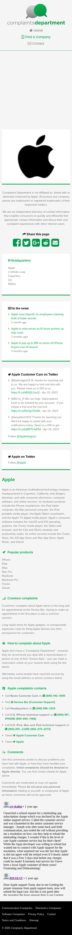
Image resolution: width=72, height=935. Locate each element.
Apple (20, 741)
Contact (37, 43)
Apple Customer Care (30, 735)
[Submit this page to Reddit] (46, 243)
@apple (21, 462)
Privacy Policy (36, 914)
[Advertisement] (36, 89)
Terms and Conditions (14, 920)
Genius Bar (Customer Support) (34, 702)
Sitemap (33, 920)
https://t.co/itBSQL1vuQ (25, 392)
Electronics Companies (48, 908)
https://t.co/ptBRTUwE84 (26, 429)
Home (38, 30)
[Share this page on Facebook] (17, 243)
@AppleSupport (26, 436)
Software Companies (13, 914)
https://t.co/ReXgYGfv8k (25, 410)
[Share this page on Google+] (36, 243)
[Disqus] (36, 848)
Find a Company (37, 37)
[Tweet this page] (26, 243)
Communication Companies (17, 908)
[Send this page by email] (55, 243)
